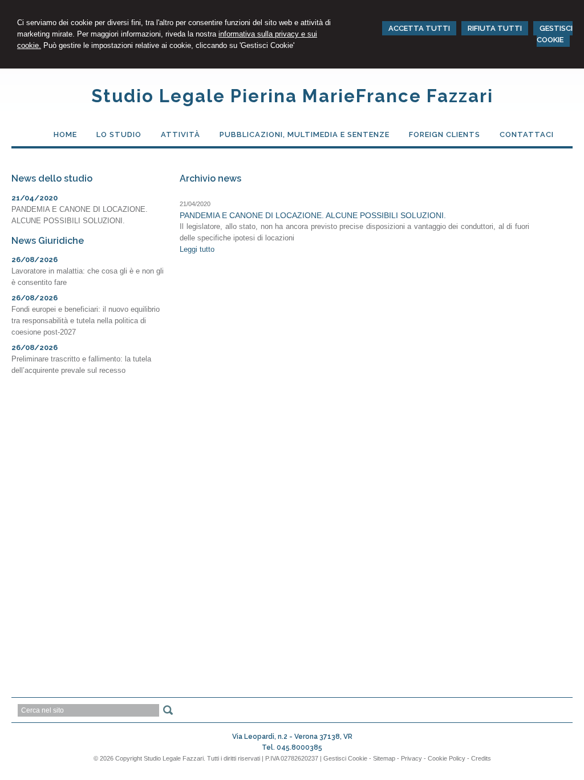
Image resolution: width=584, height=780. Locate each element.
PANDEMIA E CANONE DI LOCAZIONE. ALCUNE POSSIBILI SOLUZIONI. (313, 215)
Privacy (411, 758)
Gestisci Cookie (345, 758)
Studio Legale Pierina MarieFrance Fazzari (292, 96)
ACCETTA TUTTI (419, 28)
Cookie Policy (446, 758)
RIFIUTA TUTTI (495, 28)
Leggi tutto (197, 249)
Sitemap (384, 758)
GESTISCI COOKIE (555, 34)
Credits (481, 758)
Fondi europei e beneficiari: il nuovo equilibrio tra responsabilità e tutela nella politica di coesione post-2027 (85, 320)
